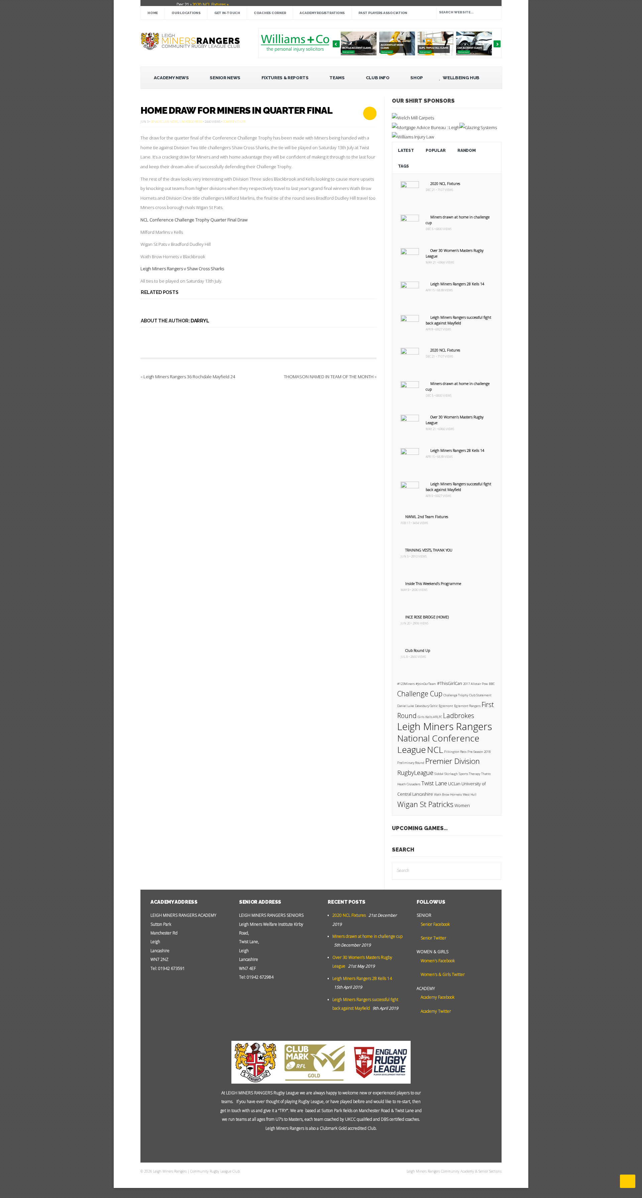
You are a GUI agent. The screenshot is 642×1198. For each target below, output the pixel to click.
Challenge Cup (419, 693)
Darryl (200, 320)
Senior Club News (164, 121)
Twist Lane (434, 783)
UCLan (454, 784)
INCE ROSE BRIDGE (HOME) (427, 616)
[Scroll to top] (627, 1181)
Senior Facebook (435, 924)
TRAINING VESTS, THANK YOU (428, 550)
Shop (416, 77)
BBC (492, 684)
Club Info (378, 77)
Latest (406, 150)
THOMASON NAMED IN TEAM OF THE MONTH (328, 377)
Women (462, 805)
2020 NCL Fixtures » (210, 4)
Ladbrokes (458, 715)
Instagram (336, 1144)
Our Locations (186, 13)
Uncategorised (190, 121)
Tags (403, 166)
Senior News (225, 77)
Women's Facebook (437, 961)
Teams (336, 77)
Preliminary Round (410, 763)
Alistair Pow (479, 684)
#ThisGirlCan (449, 683)
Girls (421, 717)
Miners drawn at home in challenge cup (367, 936)
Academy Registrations (322, 13)
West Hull (469, 794)
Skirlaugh (451, 774)
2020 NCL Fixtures (445, 183)
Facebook (326, 1144)
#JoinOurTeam (426, 684)
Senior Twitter (433, 938)
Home (152, 13)
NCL (435, 749)
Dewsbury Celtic (426, 706)
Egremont (446, 706)
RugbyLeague (415, 773)
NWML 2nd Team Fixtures (426, 516)
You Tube (306, 1144)
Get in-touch (227, 13)
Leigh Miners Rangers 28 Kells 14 (457, 283)
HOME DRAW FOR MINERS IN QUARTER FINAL (236, 110)
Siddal (438, 774)
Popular (435, 150)
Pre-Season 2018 (479, 752)
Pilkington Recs (455, 752)
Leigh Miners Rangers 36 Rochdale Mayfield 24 (189, 377)
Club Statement (480, 695)
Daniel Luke (405, 706)
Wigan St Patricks (425, 804)
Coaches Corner (270, 13)
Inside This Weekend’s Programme (433, 583)
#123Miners (406, 684)
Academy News (171, 77)
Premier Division (452, 761)
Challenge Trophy (455, 695)
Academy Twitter (435, 1011)
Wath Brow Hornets (448, 794)
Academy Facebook (437, 997)
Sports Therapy (469, 774)
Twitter (316, 1144)
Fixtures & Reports (285, 77)
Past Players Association (382, 13)
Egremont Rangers (467, 706)
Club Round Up (417, 650)
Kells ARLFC (433, 717)
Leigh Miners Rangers (444, 726)
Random (466, 150)
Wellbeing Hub (460, 77)
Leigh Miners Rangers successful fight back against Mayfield (458, 320)
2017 (466, 684)
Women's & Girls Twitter (442, 974)
